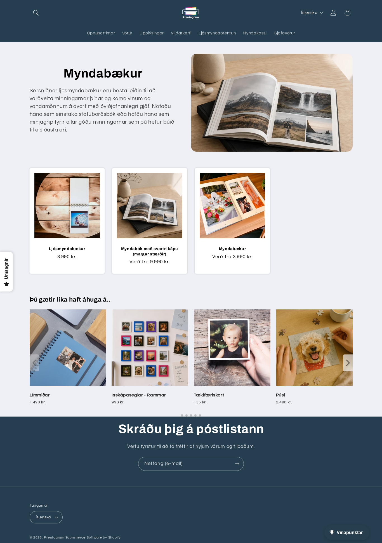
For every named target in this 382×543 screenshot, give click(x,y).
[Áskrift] (237, 464)
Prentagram (54, 537)
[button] (36, 12)
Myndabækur (232, 248)
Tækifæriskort (209, 395)
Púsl (280, 395)
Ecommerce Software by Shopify (93, 537)
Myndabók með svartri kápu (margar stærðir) (149, 251)
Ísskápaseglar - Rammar (139, 395)
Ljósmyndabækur (67, 248)
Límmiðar (40, 395)
